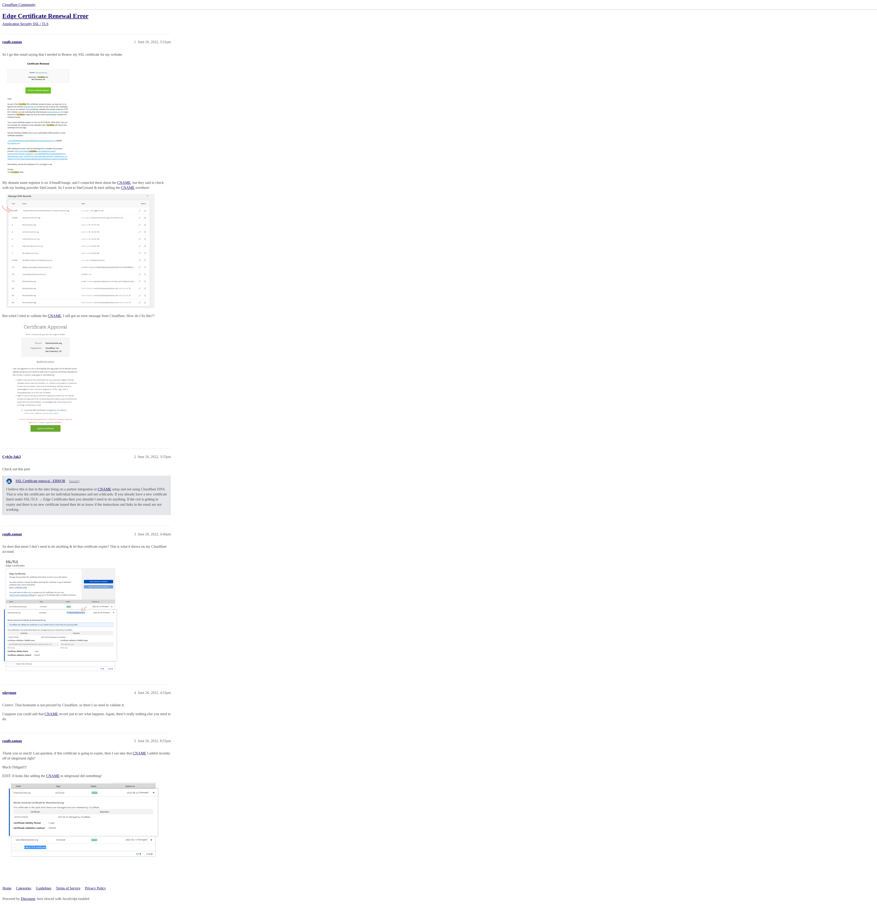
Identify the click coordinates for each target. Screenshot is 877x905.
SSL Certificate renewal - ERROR (40, 481)
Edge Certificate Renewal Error (45, 15)
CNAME (124, 183)
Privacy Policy (95, 888)
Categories (23, 888)
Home (7, 888)
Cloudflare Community (19, 5)
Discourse (28, 899)
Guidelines (43, 888)
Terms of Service (68, 888)
